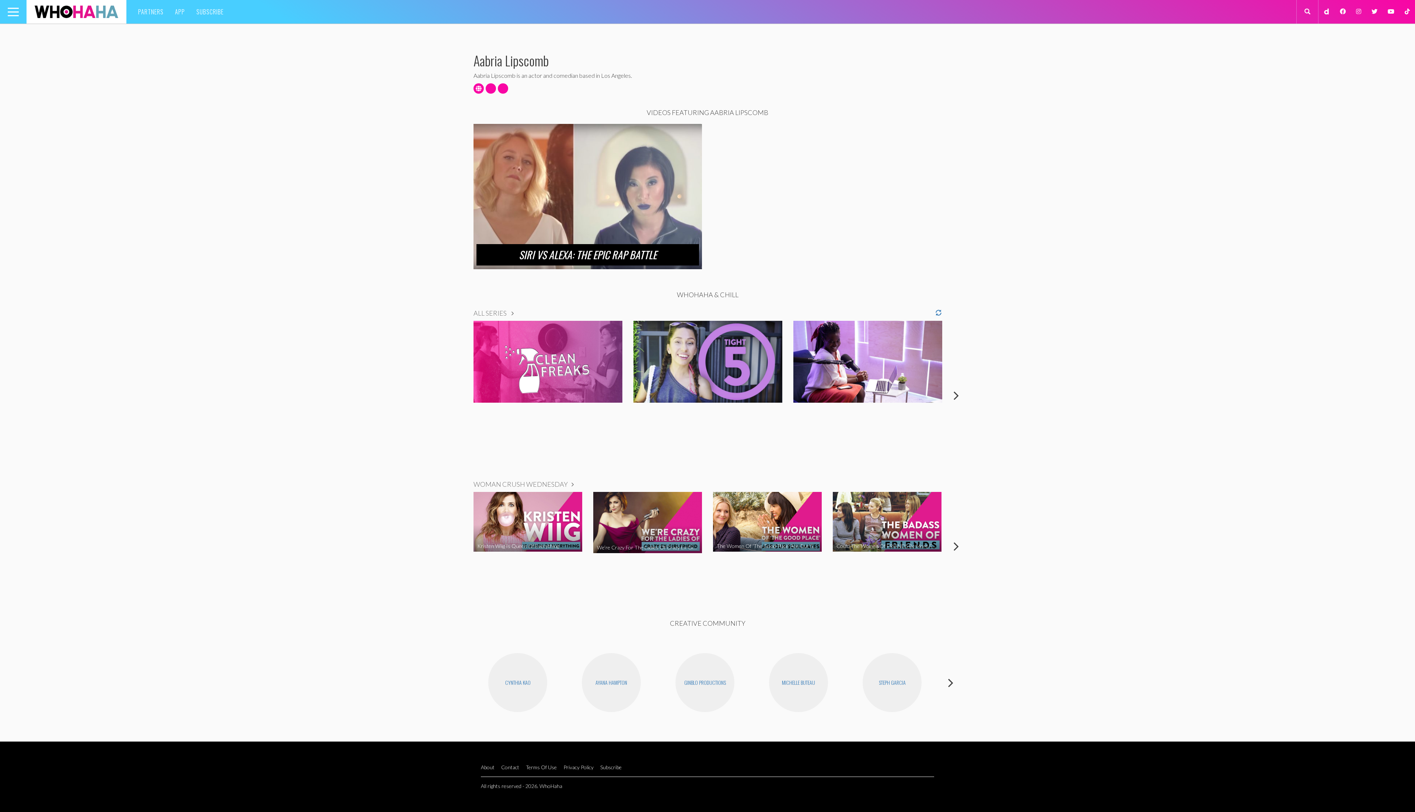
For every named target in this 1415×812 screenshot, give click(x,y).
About (488, 767)
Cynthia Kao (518, 682)
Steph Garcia (892, 682)
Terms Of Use (541, 767)
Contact (510, 767)
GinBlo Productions (705, 682)
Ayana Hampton (611, 682)
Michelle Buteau (798, 682)
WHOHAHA (76, 12)
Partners (151, 11)
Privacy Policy (578, 767)
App (180, 11)
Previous (459, 395)
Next (956, 395)
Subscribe (210, 11)
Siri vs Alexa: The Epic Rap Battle (588, 254)
